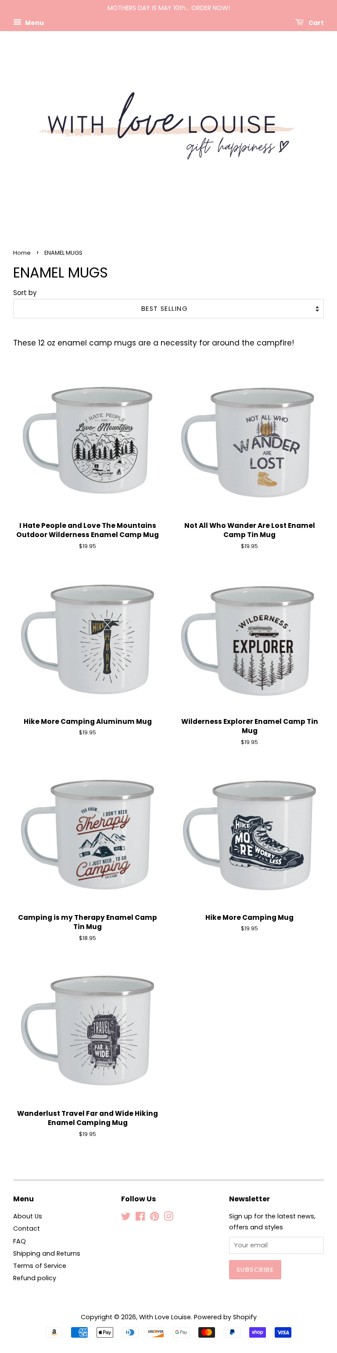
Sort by (25, 292)
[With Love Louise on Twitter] (126, 1218)
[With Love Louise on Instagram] (168, 1218)
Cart (315, 22)
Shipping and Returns (46, 1253)
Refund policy (34, 1278)
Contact (26, 1228)
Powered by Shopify (225, 1317)
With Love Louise (165, 1317)
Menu (34, 22)
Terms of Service (39, 1265)
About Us (27, 1216)
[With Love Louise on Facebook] (140, 1218)
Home (22, 252)
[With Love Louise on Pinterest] (154, 1218)
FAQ (19, 1241)
